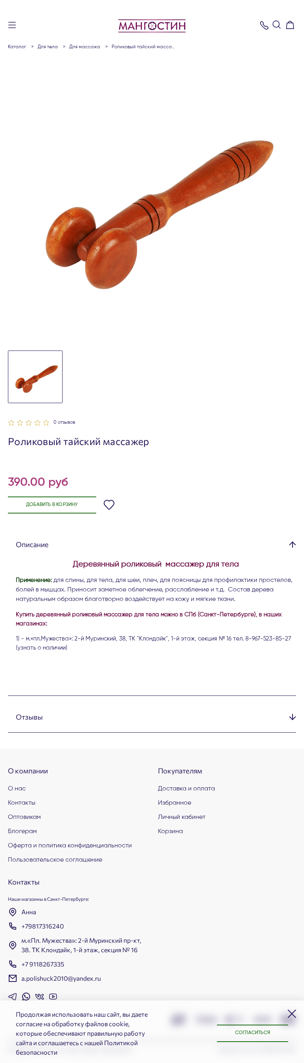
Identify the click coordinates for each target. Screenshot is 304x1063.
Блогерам (22, 831)
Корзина (170, 831)
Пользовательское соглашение (55, 860)
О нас (17, 789)
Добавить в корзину (52, 504)
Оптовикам (24, 817)
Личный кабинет (181, 817)
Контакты (21, 803)
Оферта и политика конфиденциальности (70, 846)
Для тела (48, 47)
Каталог (17, 47)
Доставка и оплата (186, 789)
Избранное (174, 803)
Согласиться (252, 1033)
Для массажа (84, 47)
